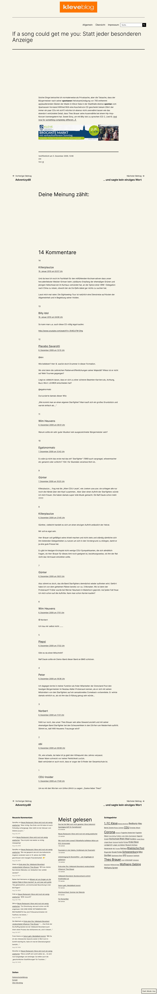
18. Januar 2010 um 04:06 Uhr (50, 317)
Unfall (123, 860)
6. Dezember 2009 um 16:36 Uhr (51, 679)
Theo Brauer (112, 859)
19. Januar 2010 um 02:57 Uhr (50, 271)
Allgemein (88, 25)
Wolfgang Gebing (130, 864)
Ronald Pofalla (117, 852)
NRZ (114, 848)
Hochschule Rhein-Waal (119, 839)
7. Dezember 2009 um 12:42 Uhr (51, 451)
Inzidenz (133, 839)
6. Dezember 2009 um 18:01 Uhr (51, 576)
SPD (124, 855)
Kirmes (126, 842)
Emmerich (118, 832)
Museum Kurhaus (131, 845)
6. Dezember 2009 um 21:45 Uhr (51, 518)
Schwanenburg (130, 851)
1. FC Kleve (111, 823)
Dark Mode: (147, 991)
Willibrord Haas (114, 864)
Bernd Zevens (109, 828)
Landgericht (108, 845)
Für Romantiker (63, 899)
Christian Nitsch (135, 828)
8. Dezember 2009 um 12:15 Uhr (51, 350)
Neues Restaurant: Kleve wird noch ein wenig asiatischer (77, 834)
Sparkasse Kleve (117, 855)
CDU (126, 827)
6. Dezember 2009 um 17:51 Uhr (51, 613)
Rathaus (123, 848)
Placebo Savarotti (49, 346)
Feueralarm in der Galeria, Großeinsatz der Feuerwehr (76, 850)
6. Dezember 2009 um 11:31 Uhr (51, 715)
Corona (109, 832)
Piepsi (42, 641)
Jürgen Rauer (108, 842)
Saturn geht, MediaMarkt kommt (34, 936)
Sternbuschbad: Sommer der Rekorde (71, 892)
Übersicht (100, 25)
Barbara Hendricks (123, 823)
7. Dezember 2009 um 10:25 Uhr (51, 481)
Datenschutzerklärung (19, 977)
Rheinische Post (135, 848)
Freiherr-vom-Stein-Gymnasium (126, 836)
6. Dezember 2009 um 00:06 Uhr (51, 748)
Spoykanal (130, 855)
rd (43, 162)
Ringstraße (107, 852)
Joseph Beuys (140, 839)
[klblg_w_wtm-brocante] (78, 133)
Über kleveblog (17, 983)
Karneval (115, 842)
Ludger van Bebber (119, 845)
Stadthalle (136, 855)
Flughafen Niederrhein (128, 832)
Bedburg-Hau (135, 823)
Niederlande (108, 848)
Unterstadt (128, 860)
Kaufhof (120, 842)
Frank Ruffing (112, 836)
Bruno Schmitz (119, 828)
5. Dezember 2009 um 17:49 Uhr (51, 781)
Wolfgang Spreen (111, 868)
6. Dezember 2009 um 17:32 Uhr (51, 646)
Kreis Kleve (134, 842)
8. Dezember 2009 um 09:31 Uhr (51, 425)
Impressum (113, 25)
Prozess (117, 848)
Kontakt (15, 980)
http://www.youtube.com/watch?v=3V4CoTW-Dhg (60, 331)
